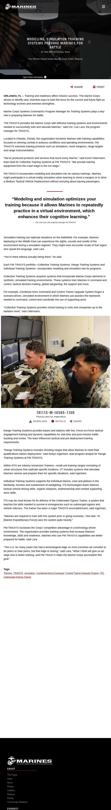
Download (40, 421)
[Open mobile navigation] (103, 6)
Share (78, 421)
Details (61, 421)
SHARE (78, 87)
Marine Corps (55, 761)
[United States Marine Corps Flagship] (20, 7)
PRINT (100, 87)
